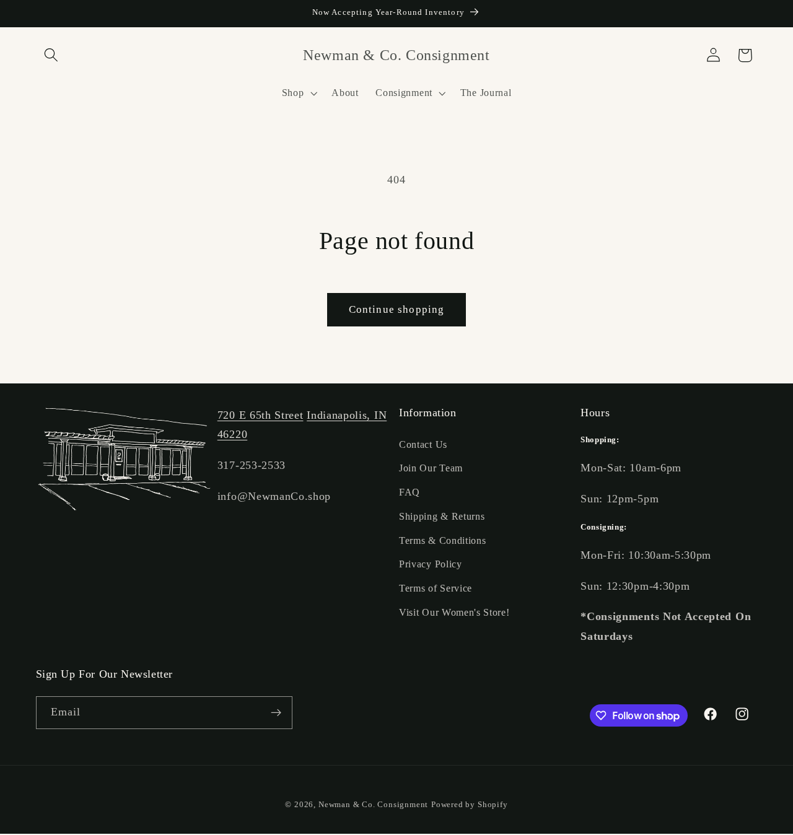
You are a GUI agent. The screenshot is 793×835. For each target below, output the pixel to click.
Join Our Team (431, 468)
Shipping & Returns (441, 516)
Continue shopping (397, 309)
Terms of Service (435, 588)
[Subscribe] (276, 713)
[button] (52, 55)
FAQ (409, 492)
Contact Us (423, 444)
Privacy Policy (430, 564)
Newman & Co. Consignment (373, 804)
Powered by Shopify (469, 804)
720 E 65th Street (260, 415)
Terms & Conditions (442, 540)
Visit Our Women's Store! (454, 612)
